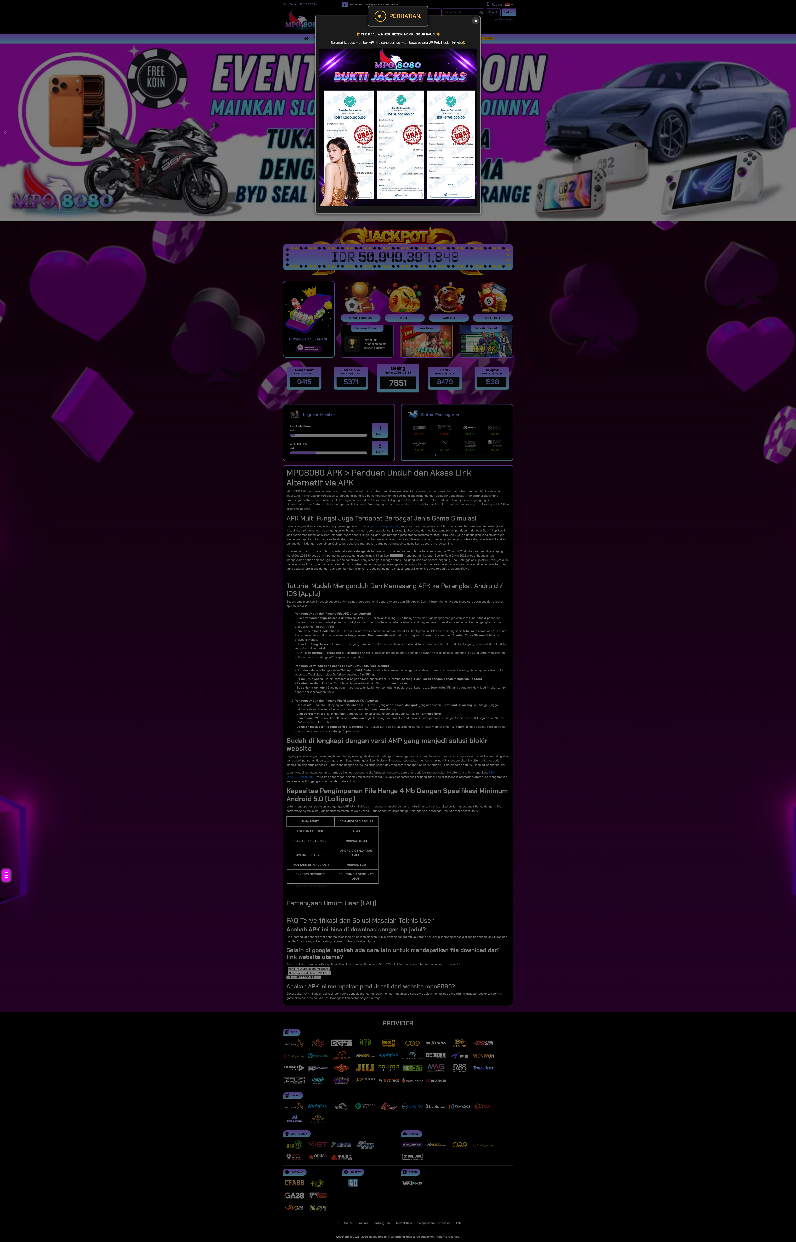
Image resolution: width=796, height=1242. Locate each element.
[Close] (475, 20)
